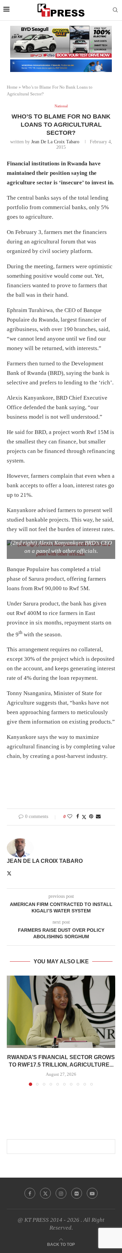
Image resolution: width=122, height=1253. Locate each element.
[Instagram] (61, 1193)
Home (12, 87)
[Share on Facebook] (77, 816)
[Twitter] (45, 1193)
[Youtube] (92, 1193)
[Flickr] (76, 1193)
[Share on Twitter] (84, 817)
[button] (12, 1030)
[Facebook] (29, 1193)
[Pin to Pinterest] (91, 816)
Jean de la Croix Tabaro (55, 141)
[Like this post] (69, 816)
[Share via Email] (98, 816)
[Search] (115, 10)
